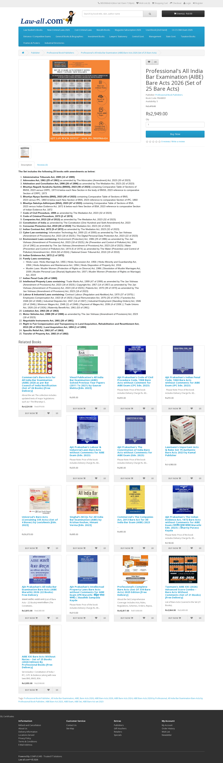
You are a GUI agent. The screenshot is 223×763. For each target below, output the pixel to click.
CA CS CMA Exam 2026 (182, 30)
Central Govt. (138, 36)
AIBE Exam (68, 701)
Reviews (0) (42, 164)
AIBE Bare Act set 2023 (93, 701)
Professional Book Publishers (60, 52)
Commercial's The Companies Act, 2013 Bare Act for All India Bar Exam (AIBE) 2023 (135, 519)
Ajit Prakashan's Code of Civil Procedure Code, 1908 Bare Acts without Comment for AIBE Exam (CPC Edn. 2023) (135, 381)
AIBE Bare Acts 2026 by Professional (150, 698)
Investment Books (96, 36)
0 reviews (165, 141)
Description (26, 164)
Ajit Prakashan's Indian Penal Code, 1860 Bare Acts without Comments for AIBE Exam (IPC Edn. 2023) (182, 381)
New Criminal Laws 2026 (58, 30)
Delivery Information (27, 731)
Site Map (70, 728)
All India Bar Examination (62, 698)
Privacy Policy (24, 738)
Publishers (119, 725)
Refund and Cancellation (29, 725)
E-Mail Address (25, 744)
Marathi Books (103, 30)
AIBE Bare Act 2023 (54, 701)
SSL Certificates (7, 716)
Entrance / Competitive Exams (37, 36)
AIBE (77, 698)
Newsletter (167, 735)
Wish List (166, 731)
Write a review (178, 141)
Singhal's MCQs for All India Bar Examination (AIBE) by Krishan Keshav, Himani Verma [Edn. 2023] (86, 521)
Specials (117, 735)
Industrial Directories (54, 43)
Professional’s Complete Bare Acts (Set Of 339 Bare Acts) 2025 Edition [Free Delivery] (133, 590)
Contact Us (71, 725)
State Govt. (171, 36)
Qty (147, 119)
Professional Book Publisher (37, 698)
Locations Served (26, 735)
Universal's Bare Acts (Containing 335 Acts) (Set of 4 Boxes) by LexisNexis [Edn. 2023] (40, 521)
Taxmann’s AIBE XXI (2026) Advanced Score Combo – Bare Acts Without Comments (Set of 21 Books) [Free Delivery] (183, 592)
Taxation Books (188, 36)
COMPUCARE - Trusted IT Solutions (46, 756)
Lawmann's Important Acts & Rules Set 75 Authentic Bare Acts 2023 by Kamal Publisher (182, 451)
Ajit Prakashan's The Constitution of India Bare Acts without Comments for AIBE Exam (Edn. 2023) (134, 451)
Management (155, 36)
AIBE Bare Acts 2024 (123, 698)
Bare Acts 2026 (87, 698)
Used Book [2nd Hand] (156, 30)
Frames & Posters (32, 43)
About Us (22, 728)
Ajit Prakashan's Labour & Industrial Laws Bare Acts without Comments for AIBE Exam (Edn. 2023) (87, 451)
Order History (168, 728)
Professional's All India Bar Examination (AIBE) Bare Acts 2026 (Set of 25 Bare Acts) (118, 52)
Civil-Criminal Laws (83, 30)
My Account (167, 725)
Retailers (118, 731)
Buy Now (175, 134)
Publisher (35, 52)
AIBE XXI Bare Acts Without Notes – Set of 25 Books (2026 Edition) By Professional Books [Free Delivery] (39, 662)
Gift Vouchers (120, 728)
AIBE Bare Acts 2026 (104, 698)
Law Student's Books (33, 30)
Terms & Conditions (27, 741)
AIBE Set (78, 701)
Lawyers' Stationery (118, 36)
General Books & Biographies (69, 36)
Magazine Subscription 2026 (128, 30)
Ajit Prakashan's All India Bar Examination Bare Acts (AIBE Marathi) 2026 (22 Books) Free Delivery (39, 590)
